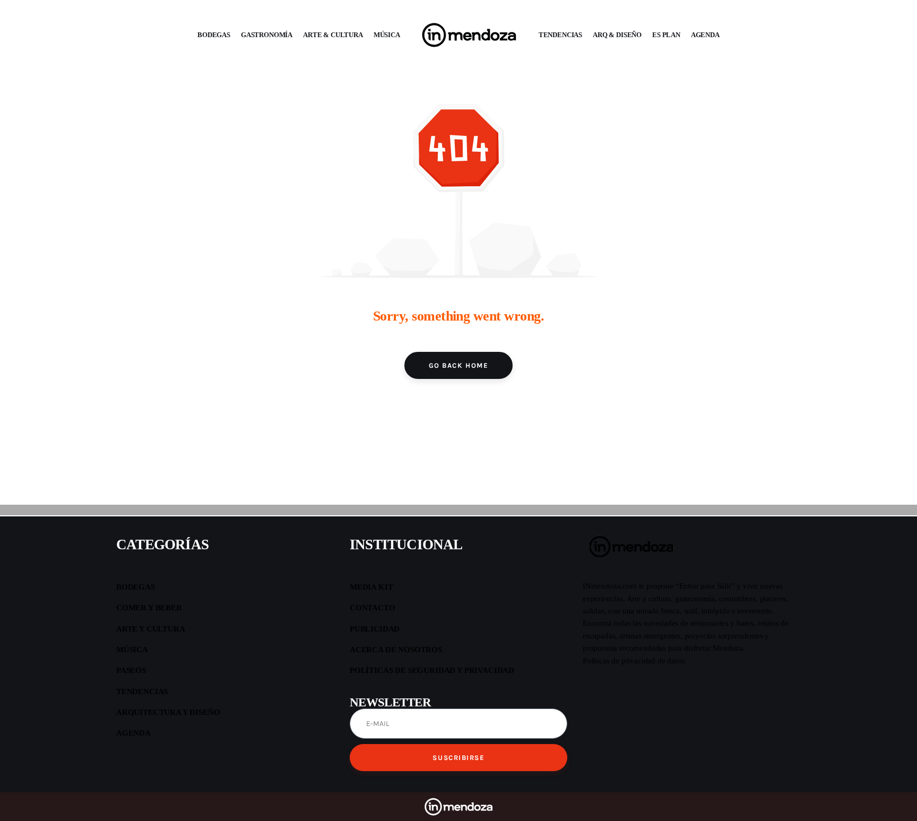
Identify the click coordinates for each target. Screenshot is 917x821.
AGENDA (705, 35)
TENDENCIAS (560, 35)
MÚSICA (387, 35)
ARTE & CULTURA (333, 35)
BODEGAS (213, 35)
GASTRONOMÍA (266, 35)
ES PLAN (666, 35)
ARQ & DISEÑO (617, 35)
